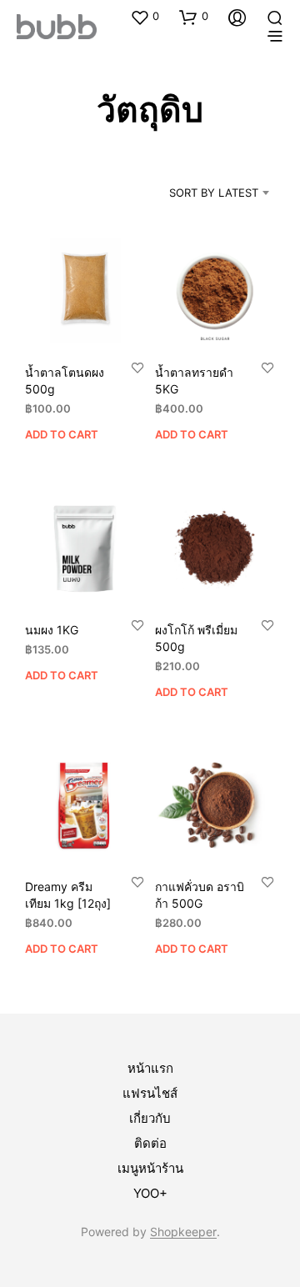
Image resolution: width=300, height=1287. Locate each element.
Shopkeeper (183, 1232)
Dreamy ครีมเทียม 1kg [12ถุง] (68, 894)
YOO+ (150, 1193)
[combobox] (200, 192)
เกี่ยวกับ (150, 1118)
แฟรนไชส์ (150, 1093)
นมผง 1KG (51, 630)
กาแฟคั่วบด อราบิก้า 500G (199, 894)
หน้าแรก (150, 1068)
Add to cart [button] (61, 434)
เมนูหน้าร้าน (150, 1168)
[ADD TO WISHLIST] (137, 367)
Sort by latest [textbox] (213, 192)
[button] (144, 16)
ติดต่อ (150, 1143)
